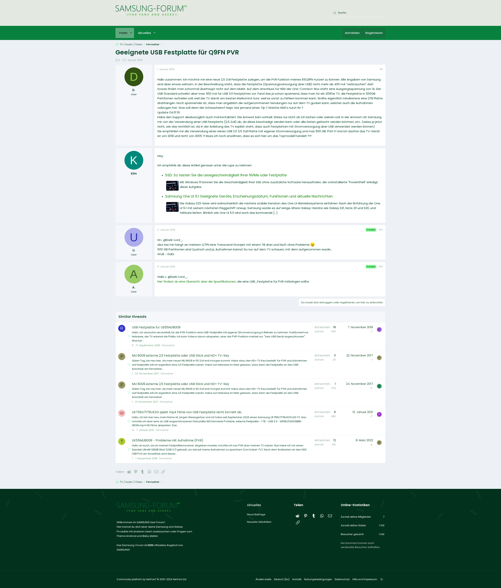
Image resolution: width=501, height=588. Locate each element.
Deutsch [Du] (282, 579)
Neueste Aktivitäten (259, 522)
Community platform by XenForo (152, 579)
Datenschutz (342, 579)
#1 (381, 69)
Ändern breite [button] (263, 579)
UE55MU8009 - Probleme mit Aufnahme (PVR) (167, 440)
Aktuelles (144, 33)
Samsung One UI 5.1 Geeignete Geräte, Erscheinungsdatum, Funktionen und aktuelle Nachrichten (249, 196)
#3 (381, 266)
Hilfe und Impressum (364, 579)
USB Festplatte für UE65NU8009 (156, 327)
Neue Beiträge (256, 514)
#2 (381, 230)
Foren (123, 33)
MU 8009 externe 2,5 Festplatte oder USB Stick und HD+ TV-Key (180, 355)
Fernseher (168, 345)
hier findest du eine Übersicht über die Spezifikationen (196, 281)
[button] (131, 33)
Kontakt (296, 579)
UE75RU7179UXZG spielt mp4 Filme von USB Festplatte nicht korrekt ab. (187, 412)
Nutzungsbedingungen (318, 579)
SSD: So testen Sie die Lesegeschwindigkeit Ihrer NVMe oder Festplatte (226, 175)
